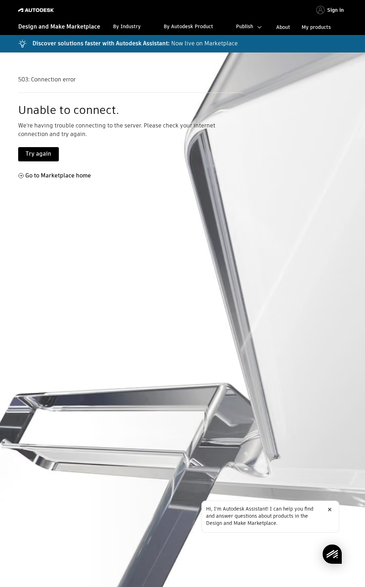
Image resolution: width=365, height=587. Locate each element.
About (283, 27)
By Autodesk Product (188, 26)
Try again (38, 154)
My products (316, 27)
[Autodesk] (37, 10)
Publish (244, 26)
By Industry (127, 26)
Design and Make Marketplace (59, 26)
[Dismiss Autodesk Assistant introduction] (329, 509)
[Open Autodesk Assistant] (332, 554)
